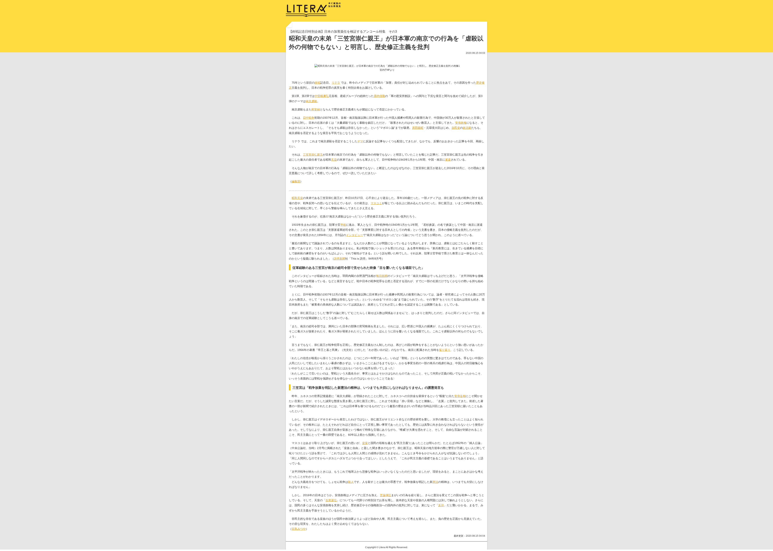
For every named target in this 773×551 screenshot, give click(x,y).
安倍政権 (460, 122)
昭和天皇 (297, 198)
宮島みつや (299, 528)
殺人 (351, 481)
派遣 (448, 159)
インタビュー (354, 235)
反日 (441, 505)
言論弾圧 (385, 495)
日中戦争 (308, 117)
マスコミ (376, 203)
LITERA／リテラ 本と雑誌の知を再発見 (313, 10)
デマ (360, 141)
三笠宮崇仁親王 (313, 154)
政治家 (467, 127)
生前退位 (331, 500)
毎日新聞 (382, 276)
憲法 (435, 481)
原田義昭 (417, 127)
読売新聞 (339, 258)
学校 (343, 224)
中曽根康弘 (322, 96)
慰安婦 (315, 109)
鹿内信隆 (379, 96)
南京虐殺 (311, 101)
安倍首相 (460, 396)
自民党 (456, 127)
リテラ (336, 82)
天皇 (334, 159)
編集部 (296, 181)
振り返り (444, 349)
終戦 (317, 82)
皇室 (365, 443)
